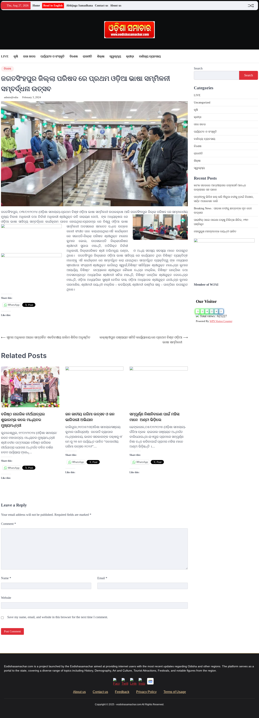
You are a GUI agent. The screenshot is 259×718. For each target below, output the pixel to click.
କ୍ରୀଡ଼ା (130, 56)
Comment (8, 523)
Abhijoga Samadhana (79, 5)
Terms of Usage (174, 692)
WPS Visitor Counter (221, 321)
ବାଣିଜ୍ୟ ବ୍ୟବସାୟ (150, 56)
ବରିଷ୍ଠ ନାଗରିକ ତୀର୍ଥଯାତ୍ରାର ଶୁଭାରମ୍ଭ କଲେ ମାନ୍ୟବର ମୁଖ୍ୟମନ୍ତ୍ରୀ (23, 420)
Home (36, 5)
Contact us (101, 5)
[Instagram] (142, 683)
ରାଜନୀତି (87, 56)
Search (198, 68)
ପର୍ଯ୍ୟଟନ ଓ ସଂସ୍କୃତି (52, 56)
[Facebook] (116, 683)
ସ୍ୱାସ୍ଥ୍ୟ (115, 56)
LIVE (4, 56)
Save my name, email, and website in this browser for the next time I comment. (57, 617)
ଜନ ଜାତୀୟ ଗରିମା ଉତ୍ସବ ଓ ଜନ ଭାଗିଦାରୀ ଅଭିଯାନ (90, 417)
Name (6, 578)
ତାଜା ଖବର (29, 56)
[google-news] (150, 683)
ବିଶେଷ (74, 56)
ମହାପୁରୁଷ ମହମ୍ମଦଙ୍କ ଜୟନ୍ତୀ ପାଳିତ (215, 231)
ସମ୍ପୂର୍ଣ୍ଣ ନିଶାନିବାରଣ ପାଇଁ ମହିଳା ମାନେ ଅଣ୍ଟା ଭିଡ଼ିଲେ (154, 417)
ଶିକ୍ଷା (100, 56)
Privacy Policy (146, 692)
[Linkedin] (133, 683)
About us (115, 5)
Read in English (53, 5)
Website (6, 597)
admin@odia (11, 97)
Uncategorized (202, 102)
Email (102, 578)
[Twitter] (125, 683)
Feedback (122, 692)
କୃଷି (16, 56)
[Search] (255, 56)
